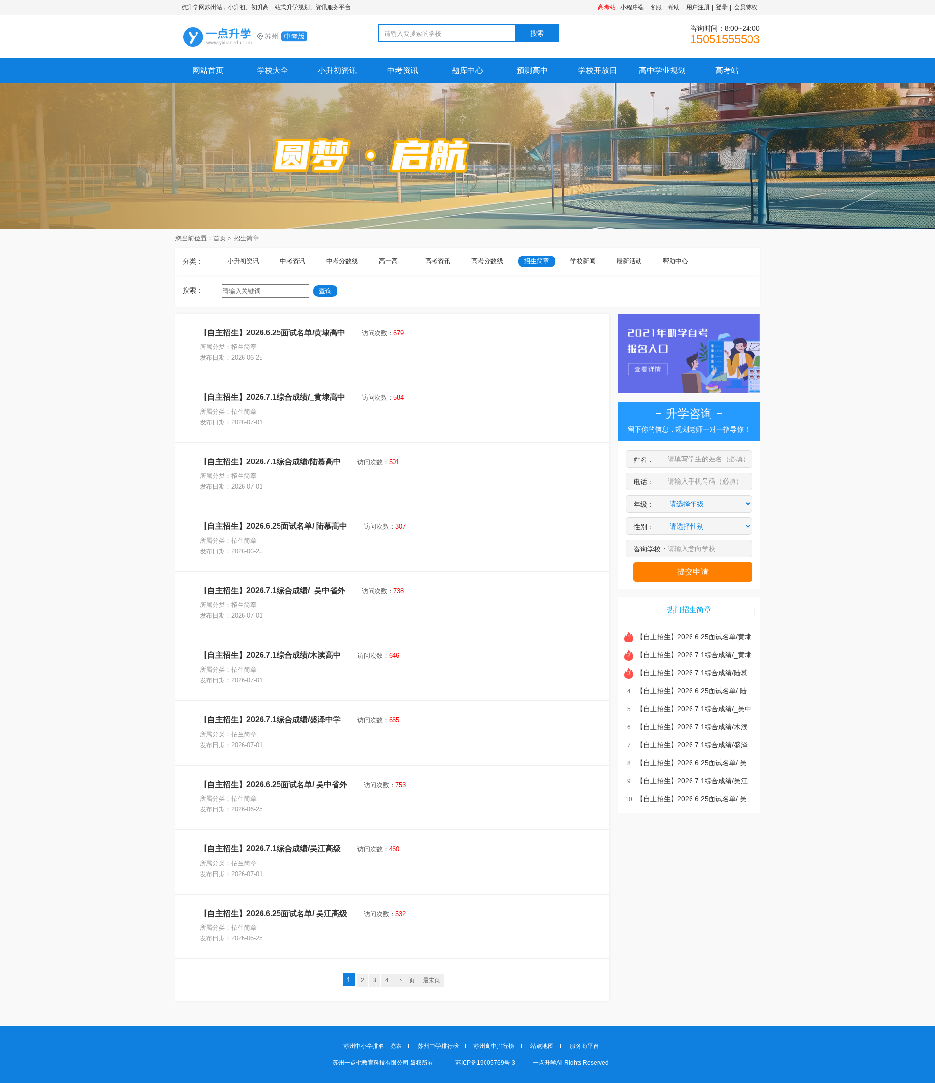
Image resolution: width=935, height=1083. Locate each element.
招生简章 (246, 238)
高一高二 (391, 261)
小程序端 (632, 7)
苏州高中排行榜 (493, 1046)
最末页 (431, 980)
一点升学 (263, 37)
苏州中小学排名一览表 (372, 1046)
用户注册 (698, 7)
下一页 (406, 980)
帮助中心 (675, 261)
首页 (219, 238)
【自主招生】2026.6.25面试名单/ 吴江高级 (273, 913)
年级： (644, 504)
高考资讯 (437, 261)
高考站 (727, 70)
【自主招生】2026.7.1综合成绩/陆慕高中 (270, 462)
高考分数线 (487, 261)
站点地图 (542, 1046)
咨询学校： (651, 549)
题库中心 (467, 70)
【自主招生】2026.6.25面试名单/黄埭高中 (272, 333)
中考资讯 (402, 70)
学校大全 (272, 70)
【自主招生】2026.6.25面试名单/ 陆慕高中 (273, 526)
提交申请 (693, 572)
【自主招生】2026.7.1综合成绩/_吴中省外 (272, 591)
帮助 (674, 7)
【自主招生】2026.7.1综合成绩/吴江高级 (270, 848)
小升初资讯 (337, 70)
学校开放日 (597, 70)
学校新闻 (583, 261)
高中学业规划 (662, 70)
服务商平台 (584, 1046)
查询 (325, 290)
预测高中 (532, 70)
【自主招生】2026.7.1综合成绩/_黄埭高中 (272, 397)
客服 (656, 7)
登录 (722, 7)
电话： (644, 482)
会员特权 (745, 7)
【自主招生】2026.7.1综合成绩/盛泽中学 (270, 720)
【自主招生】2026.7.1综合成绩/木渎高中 (270, 655)
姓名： (644, 459)
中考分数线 (342, 261)
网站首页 (208, 70)
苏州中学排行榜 (438, 1046)
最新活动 (629, 261)
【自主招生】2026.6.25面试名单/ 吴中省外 (273, 784)
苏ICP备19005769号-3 (486, 1062)
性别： (644, 527)
